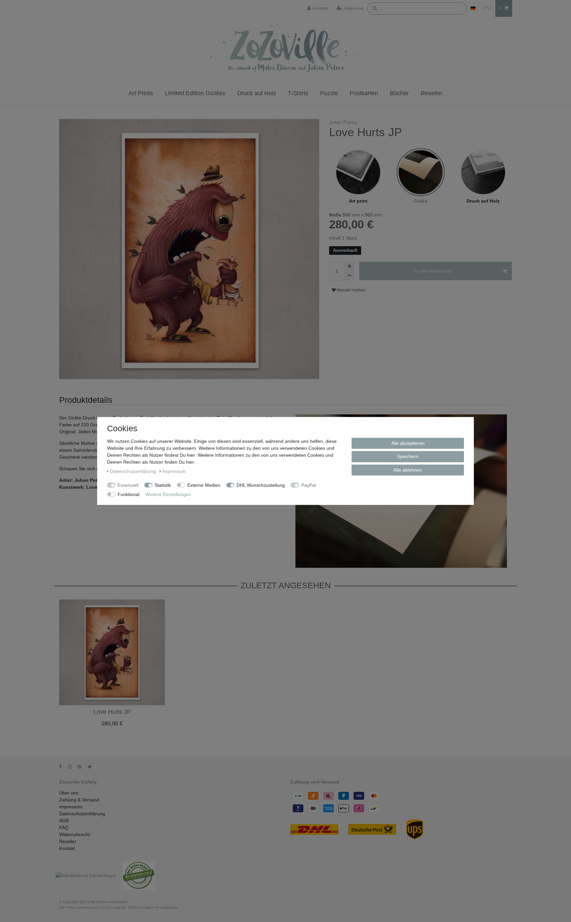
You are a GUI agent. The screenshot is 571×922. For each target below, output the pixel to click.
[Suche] (374, 8)
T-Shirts (298, 93)
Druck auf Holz (256, 93)
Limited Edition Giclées (195, 93)
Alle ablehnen (408, 470)
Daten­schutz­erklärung (133, 471)
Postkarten (364, 93)
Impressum (71, 806)
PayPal (308, 485)
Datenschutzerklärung (82, 813)
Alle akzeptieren (408, 443)
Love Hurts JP (112, 712)
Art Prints (141, 93)
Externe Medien (203, 485)
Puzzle (329, 93)
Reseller (431, 93)
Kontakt (67, 848)
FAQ (63, 827)
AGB (64, 820)
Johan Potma (343, 122)
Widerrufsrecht (74, 834)
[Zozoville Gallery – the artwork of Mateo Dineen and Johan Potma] (285, 49)
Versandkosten (112, 729)
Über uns (68, 792)
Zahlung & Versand (79, 799)
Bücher (399, 93)
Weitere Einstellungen (168, 494)
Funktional (128, 494)
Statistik (163, 485)
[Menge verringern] (349, 275)
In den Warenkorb (433, 271)
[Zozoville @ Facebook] (62, 766)
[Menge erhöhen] (349, 266)
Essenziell (128, 485)
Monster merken (351, 290)
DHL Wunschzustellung (261, 485)
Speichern (407, 456)
